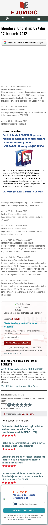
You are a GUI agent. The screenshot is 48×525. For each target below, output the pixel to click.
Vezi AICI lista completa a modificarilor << (19, 386)
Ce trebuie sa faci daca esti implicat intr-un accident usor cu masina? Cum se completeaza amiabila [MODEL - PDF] (23, 429)
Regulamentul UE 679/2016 (12, 354)
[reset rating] (9, 405)
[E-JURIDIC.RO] (8, 19)
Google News (28, 414)
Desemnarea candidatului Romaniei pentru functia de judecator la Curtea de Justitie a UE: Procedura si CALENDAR (22, 476)
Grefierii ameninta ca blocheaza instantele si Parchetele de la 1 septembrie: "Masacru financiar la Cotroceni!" (23, 459)
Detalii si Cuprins (34, 191)
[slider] (21, 405)
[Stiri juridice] (24, 8)
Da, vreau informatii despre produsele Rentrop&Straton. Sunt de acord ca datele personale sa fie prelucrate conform (23, 351)
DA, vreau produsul (13, 191)
